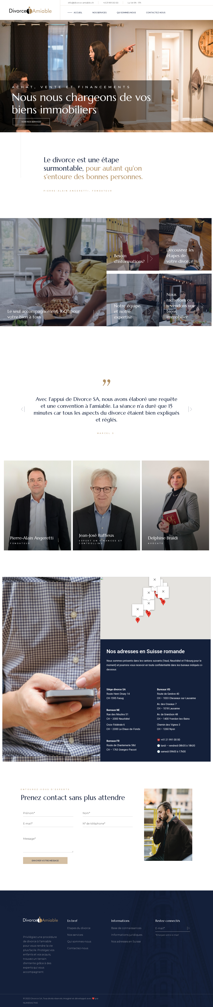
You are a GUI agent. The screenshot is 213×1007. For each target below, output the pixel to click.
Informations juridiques (126, 934)
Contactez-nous (77, 948)
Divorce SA (36, 998)
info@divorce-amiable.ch (81, 2)
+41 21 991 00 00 (110, 2)
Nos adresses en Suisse (126, 941)
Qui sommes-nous (79, 941)
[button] (22, 409)
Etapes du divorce (78, 928)
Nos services (75, 934)
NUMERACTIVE (30, 1003)
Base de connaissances (126, 928)
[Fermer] (148, 603)
